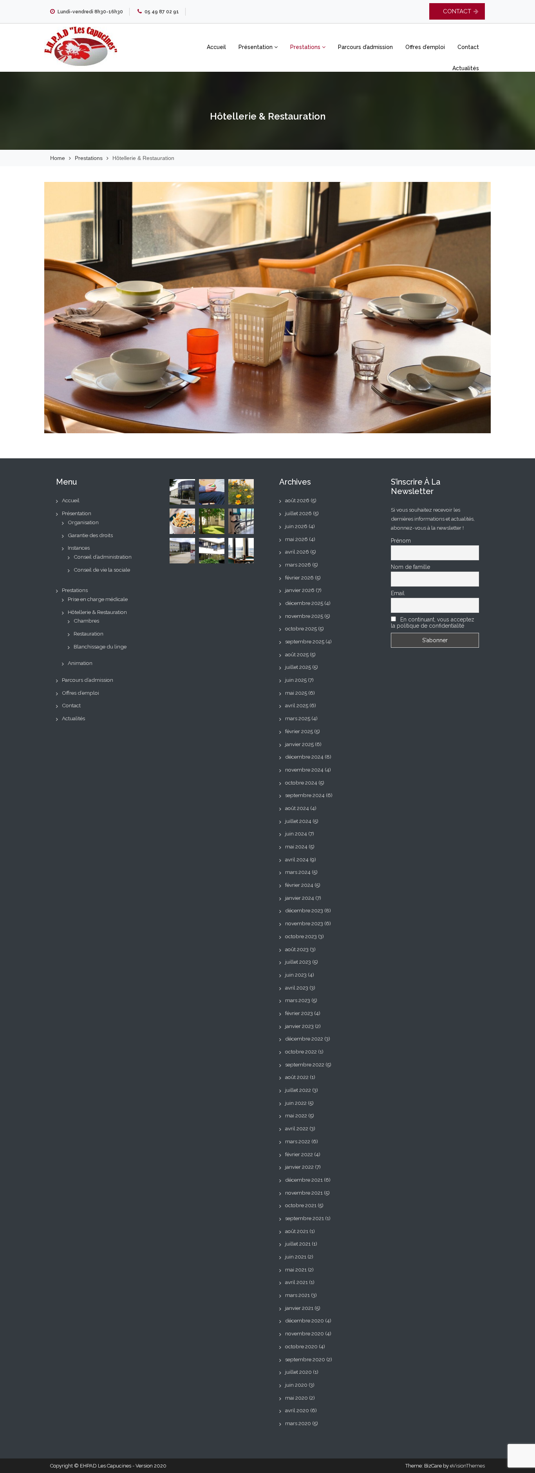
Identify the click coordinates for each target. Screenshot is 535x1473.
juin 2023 (296, 975)
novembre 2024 (304, 769)
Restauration (88, 633)
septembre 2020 (305, 1359)
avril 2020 (297, 1410)
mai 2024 (296, 846)
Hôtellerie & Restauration (97, 612)
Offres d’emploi (425, 47)
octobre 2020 (301, 1346)
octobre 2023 (301, 936)
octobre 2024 (301, 782)
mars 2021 (297, 1295)
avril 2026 (297, 552)
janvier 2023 (299, 1026)
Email (398, 593)
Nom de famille (410, 567)
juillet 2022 (298, 1090)
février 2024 (299, 885)
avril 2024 (297, 859)
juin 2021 (295, 1256)
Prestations (306, 47)
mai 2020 (296, 1398)
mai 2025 (296, 693)
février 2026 (299, 577)
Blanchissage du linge (100, 646)
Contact (468, 47)
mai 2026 (296, 539)
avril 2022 (296, 1128)
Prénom (401, 541)
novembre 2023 (304, 923)
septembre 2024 (305, 795)
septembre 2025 (304, 641)
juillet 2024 (298, 821)
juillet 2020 (298, 1372)
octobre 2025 (301, 628)
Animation (80, 663)
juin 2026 (296, 526)
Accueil (216, 47)
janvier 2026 (299, 590)
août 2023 (297, 949)
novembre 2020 (304, 1333)
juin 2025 (296, 680)
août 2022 (297, 1077)
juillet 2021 (298, 1244)
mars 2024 (298, 872)
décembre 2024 (304, 757)
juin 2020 (296, 1385)
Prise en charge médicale (98, 599)
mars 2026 (298, 564)
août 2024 (297, 808)
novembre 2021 (304, 1193)
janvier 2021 (299, 1308)
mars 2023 (297, 1000)
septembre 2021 (304, 1218)
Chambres (86, 621)
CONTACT (457, 11)
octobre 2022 (301, 1051)
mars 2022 (297, 1141)
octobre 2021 (300, 1205)
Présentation (256, 47)
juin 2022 (296, 1103)
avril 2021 (296, 1282)
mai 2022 (296, 1115)
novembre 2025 (304, 616)
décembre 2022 (304, 1038)
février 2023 (299, 1013)
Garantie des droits (90, 535)
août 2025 (297, 654)
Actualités (465, 68)
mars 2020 (298, 1423)
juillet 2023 (298, 962)
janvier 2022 (299, 1167)
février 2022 (299, 1154)
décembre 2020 (304, 1320)
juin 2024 (296, 833)
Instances (79, 548)
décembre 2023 (304, 910)
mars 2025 (297, 718)
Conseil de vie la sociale (102, 570)
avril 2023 (296, 987)
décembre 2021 (304, 1180)
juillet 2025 (298, 667)
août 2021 (296, 1231)
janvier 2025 (299, 744)
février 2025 (299, 731)
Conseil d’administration (103, 557)
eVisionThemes (467, 1466)
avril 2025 (296, 705)
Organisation (83, 522)
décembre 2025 (304, 603)
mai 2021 (296, 1269)
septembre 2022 (304, 1064)
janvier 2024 (299, 898)
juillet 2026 (298, 513)
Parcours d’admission (365, 47)
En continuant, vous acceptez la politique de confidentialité (432, 622)
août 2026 (297, 500)
